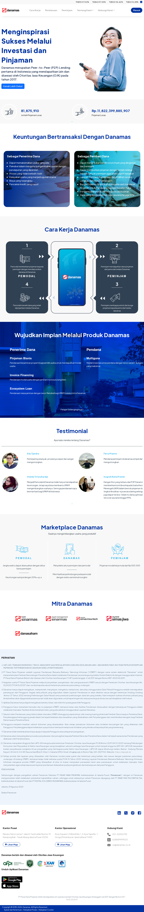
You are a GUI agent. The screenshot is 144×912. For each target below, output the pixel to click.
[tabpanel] (36, 110)
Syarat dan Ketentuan (13, 910)
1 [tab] (72, 121)
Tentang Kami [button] (84, 10)
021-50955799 (119, 834)
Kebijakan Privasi (30, 910)
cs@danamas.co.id (121, 845)
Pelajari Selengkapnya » (72, 409)
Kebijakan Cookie (46, 910)
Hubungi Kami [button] (105, 10)
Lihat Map (13, 844)
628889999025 (120, 839)
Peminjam (67, 10)
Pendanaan (51, 10)
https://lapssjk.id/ (123, 752)
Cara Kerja (35, 10)
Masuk (136, 10)
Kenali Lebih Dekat (13, 86)
